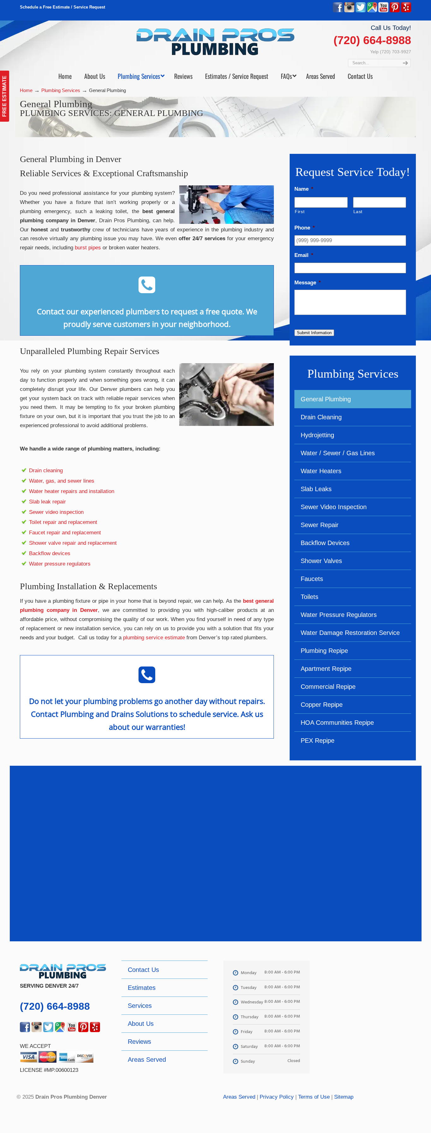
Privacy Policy (277, 1097)
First (299, 211)
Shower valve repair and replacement (73, 543)
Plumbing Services (60, 90)
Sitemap (343, 1097)
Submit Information (314, 332)
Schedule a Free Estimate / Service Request (62, 7)
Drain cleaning (46, 471)
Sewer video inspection (56, 512)
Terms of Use (314, 1097)
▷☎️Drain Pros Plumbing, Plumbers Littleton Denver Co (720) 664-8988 (215, 41)
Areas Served (239, 1097)
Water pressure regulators (60, 564)
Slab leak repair (47, 502)
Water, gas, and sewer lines (61, 481)
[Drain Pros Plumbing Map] (368, 1005)
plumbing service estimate (154, 638)
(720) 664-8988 (372, 40)
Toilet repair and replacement (63, 522)
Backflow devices (49, 553)
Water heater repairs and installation (71, 491)
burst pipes (88, 248)
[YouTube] (383, 11)
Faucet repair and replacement (65, 533)
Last (358, 211)
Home (26, 90)
